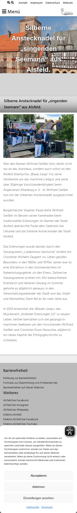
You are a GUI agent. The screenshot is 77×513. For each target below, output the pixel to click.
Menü (13, 12)
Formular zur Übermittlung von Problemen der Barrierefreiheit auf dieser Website (30, 385)
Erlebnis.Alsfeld (12, 414)
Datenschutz (32, 507)
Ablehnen (38, 487)
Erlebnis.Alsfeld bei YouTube (20, 424)
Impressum (47, 507)
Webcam (68, 3)
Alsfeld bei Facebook (16, 400)
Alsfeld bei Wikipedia (16, 410)
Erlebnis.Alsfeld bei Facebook (20, 419)
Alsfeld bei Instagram (16, 405)
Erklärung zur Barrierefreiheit (19, 378)
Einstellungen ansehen (38, 498)
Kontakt (23, 3)
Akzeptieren (39, 475)
